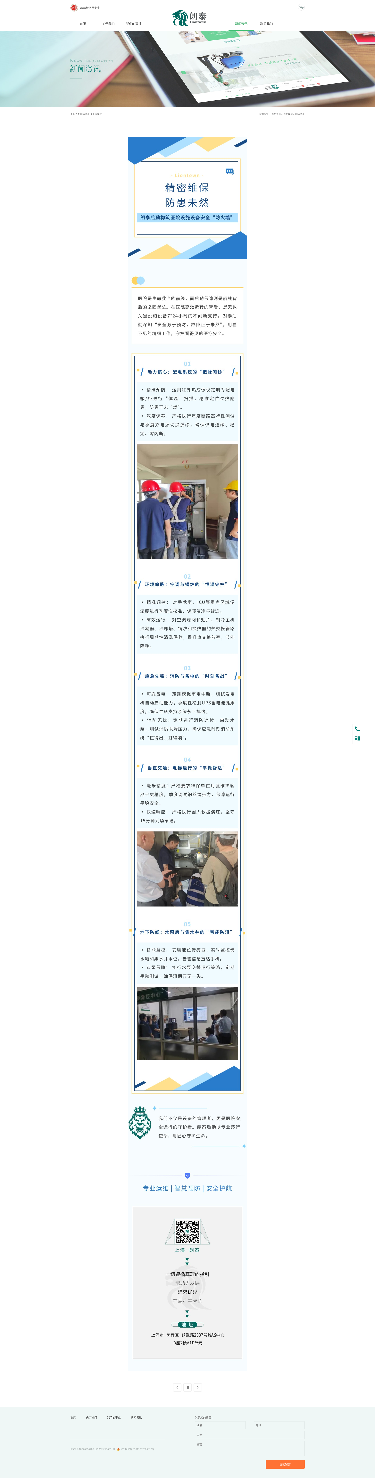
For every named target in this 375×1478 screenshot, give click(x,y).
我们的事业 (134, 23)
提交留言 (285, 1464)
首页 (83, 23)
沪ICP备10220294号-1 (82, 1449)
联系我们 (266, 23)
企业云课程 (96, 114)
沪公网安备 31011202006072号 (137, 1449)
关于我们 (108, 23)
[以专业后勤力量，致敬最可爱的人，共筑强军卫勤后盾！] (198, 1387)
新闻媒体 (288, 114)
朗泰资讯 (85, 114)
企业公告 (75, 114)
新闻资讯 (241, 23)
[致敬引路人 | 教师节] (177, 1387)
